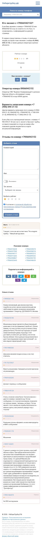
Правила (5, 517)
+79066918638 (11, 249)
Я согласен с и (20, 207)
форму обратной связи (10, 536)
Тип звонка (8, 187)
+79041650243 (8, 378)
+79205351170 (8, 431)
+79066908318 (30, 251)
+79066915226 (11, 256)
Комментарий (9, 148)
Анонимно (12, 181)
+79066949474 (30, 249)
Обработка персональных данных (14, 519)
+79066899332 (30, 256)
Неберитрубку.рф (10, 3)
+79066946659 (30, 260)
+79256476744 (8, 318)
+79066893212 (30, 254)
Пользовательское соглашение (19, 517)
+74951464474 (8, 495)
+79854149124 (8, 391)
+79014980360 (8, 348)
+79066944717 (11, 254)
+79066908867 (11, 258)
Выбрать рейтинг (10, 196)
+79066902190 (30, 258)
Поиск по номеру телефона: (21, 11)
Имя (5, 173)
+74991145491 (8, 444)
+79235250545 (8, 416)
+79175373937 (8, 363)
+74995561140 (8, 299)
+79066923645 (11, 260)
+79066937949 (11, 251)
